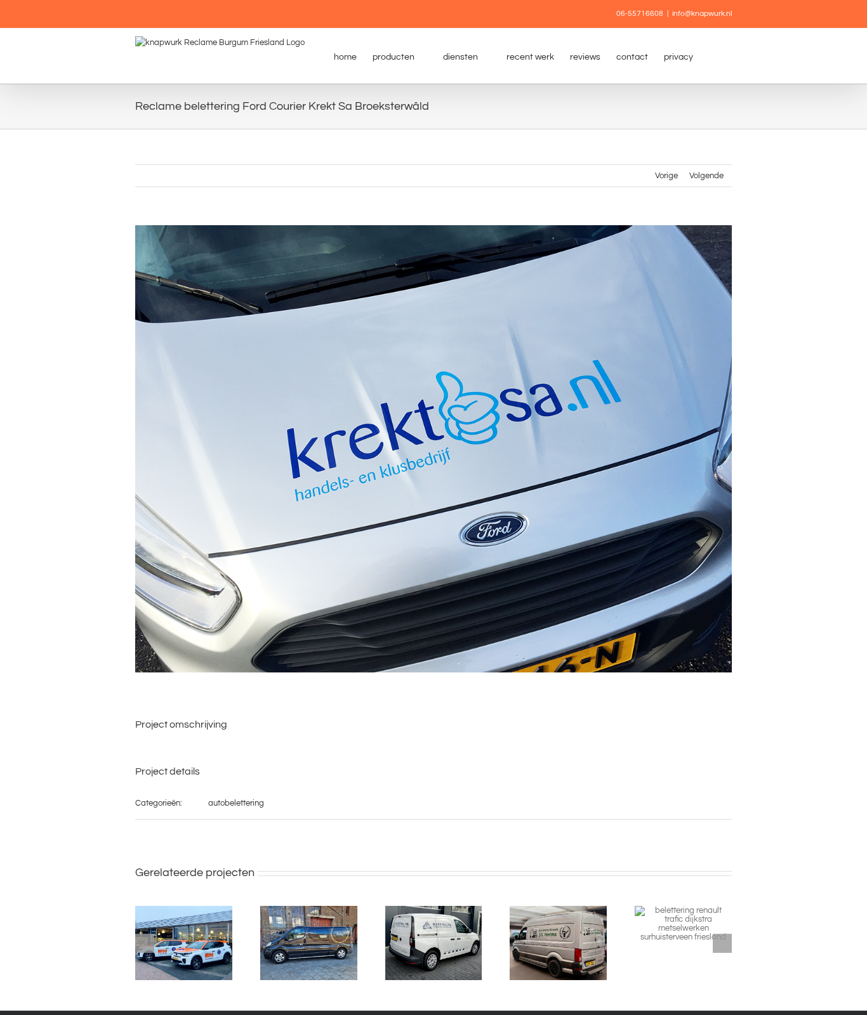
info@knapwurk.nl (702, 14)
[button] (712, 56)
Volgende (706, 175)
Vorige (666, 175)
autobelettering (236, 803)
